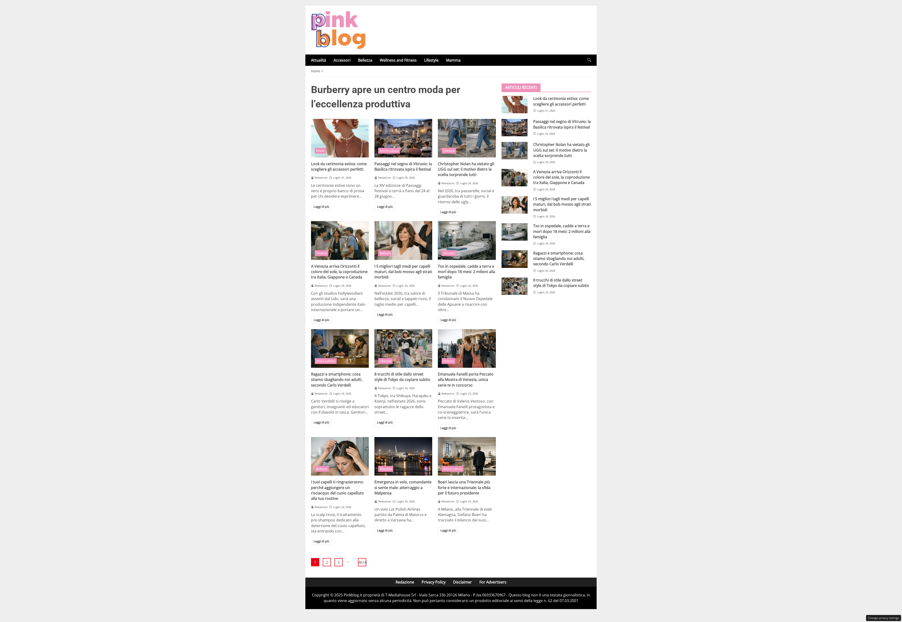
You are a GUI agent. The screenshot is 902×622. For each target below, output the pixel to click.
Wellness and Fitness (398, 60)
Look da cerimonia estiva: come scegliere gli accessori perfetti (339, 166)
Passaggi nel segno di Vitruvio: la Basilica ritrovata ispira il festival (403, 166)
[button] (589, 60)
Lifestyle (431, 60)
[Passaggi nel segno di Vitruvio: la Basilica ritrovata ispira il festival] (403, 138)
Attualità (318, 60)
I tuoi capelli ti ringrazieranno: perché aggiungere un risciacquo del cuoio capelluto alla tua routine (337, 490)
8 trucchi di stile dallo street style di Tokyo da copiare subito (402, 377)
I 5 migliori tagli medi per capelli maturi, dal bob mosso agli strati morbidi (403, 272)
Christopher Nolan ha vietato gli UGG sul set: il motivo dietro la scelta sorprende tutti (466, 169)
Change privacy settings (883, 618)
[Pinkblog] (338, 29)
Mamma (453, 60)
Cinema (321, 253)
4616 (362, 562)
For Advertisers (492, 582)
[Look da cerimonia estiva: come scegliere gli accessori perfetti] (340, 138)
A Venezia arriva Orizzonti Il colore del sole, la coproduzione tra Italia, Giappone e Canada (339, 272)
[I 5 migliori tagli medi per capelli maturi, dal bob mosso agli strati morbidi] (403, 240)
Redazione (405, 582)
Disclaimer (462, 582)
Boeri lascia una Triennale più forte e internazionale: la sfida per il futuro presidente (464, 487)
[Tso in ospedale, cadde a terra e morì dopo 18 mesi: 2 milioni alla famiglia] (467, 240)
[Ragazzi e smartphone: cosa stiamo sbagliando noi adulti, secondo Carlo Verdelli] (340, 348)
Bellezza (365, 60)
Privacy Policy (434, 582)
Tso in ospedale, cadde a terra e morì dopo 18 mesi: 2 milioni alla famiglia (466, 272)
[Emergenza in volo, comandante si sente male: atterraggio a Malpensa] (403, 456)
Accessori (342, 60)
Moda (320, 151)
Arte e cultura (389, 151)
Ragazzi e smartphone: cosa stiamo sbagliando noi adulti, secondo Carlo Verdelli (336, 380)
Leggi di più (321, 206)
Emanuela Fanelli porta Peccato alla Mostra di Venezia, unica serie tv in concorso (466, 380)
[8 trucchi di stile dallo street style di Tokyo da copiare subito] (403, 348)
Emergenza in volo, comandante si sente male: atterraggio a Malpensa (403, 487)
